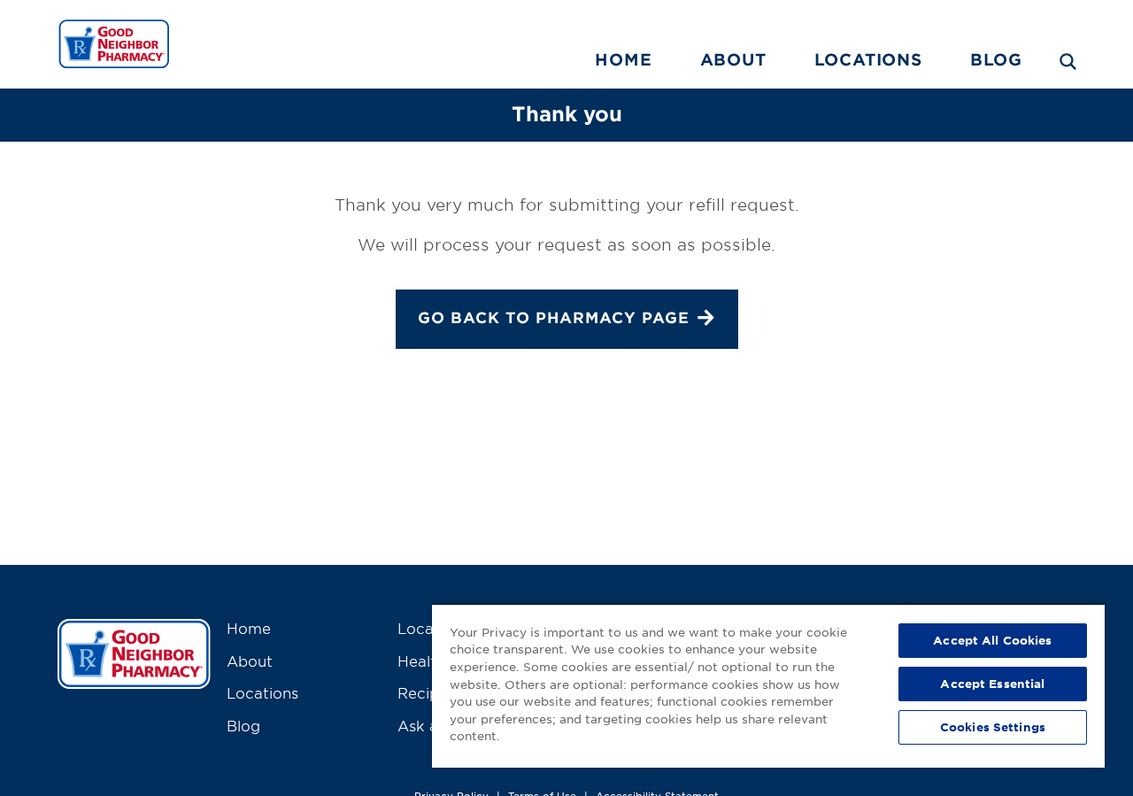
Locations (868, 59)
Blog (996, 59)
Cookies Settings (992, 727)
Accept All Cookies (992, 640)
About (733, 59)
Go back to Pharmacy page (554, 318)
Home (623, 59)
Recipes (426, 692)
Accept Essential (992, 683)
